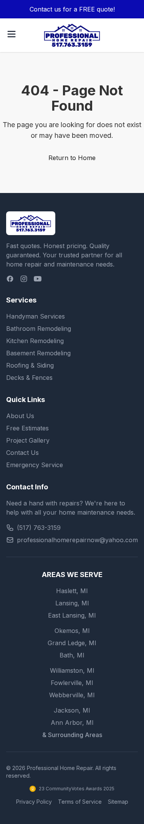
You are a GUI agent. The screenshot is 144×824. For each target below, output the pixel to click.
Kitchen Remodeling (35, 341)
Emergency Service (34, 465)
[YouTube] (37, 279)
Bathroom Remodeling (38, 328)
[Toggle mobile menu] (11, 34)
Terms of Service (80, 801)
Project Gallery (28, 440)
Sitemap (118, 801)
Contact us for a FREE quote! (72, 9)
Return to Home (72, 158)
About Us (20, 416)
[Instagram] (24, 279)
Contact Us (22, 452)
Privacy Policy (34, 801)
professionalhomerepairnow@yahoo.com (77, 540)
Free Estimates (27, 428)
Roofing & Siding (30, 365)
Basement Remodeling (38, 353)
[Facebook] (10, 279)
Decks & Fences (29, 377)
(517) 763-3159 (39, 527)
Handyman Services (35, 316)
